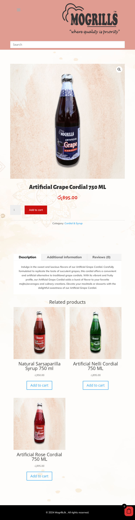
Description (27, 257)
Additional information (64, 257)
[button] (119, 69)
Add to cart (36, 210)
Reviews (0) (101, 257)
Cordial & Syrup (74, 223)
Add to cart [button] (39, 385)
